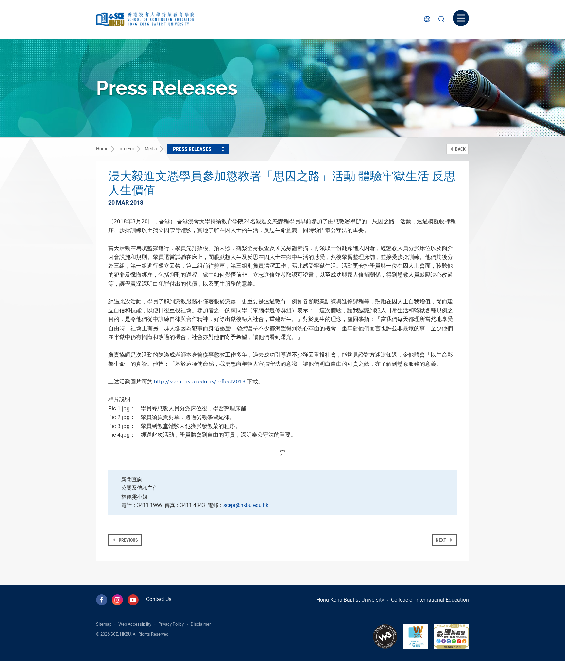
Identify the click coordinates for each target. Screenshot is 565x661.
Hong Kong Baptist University (350, 599)
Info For (126, 148)
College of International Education (430, 599)
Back (460, 149)
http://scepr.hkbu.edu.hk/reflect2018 (200, 381)
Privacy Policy (171, 624)
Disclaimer (201, 624)
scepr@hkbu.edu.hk (245, 505)
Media (151, 148)
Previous (128, 540)
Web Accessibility (134, 624)
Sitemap (103, 624)
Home (102, 148)
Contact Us (158, 598)
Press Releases (192, 149)
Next (441, 540)
